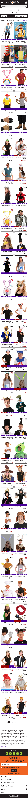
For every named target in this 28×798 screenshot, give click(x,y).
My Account (7, 779)
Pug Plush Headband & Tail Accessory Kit (7, 669)
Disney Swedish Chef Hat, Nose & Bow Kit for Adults (7, 599)
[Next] (22, 722)
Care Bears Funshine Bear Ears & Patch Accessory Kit (7, 228)
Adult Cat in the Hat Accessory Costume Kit (6, 64)
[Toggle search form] (22, 2)
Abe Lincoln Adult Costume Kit (7, 437)
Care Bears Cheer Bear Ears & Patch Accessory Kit (7, 87)
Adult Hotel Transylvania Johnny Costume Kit (20, 64)
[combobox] (12, 6)
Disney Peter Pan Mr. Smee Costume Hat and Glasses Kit (7, 692)
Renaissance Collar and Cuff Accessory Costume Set (6, 274)
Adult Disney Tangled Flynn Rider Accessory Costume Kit (7, 182)
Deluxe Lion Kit (18, 110)
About (3, 789)
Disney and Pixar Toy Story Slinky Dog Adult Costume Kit (7, 576)
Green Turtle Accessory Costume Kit (6, 622)
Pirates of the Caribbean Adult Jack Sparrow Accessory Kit (20, 622)
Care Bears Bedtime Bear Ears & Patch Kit (7, 390)
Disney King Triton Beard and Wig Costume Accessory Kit (20, 692)
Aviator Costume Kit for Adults (19, 228)
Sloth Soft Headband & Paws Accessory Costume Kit (7, 321)
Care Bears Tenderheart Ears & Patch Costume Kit (20, 576)
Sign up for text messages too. (10, 767)
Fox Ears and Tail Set (19, 321)
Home (5, 776)
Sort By (20, 16)
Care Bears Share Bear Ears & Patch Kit (7, 298)
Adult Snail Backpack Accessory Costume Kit (6, 715)
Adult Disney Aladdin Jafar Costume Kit (20, 205)
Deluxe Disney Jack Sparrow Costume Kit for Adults (6, 41)
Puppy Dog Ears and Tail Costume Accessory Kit (6, 460)
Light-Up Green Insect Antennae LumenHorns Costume (19, 390)
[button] (26, 2)
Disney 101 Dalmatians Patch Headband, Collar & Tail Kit (20, 344)
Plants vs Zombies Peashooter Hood (19, 460)
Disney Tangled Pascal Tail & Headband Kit (7, 157)
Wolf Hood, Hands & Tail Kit (20, 506)
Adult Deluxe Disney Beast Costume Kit (7, 344)
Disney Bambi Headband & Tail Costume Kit (20, 483)
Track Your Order (8, 783)
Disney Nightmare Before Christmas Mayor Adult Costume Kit (20, 437)
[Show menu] (2, 2)
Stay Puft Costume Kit (19, 367)
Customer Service (7, 786)
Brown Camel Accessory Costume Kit (20, 599)
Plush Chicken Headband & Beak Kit (7, 251)
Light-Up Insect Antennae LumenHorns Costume (7, 553)
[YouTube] (17, 753)
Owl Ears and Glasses (19, 298)
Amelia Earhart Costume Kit (20, 669)
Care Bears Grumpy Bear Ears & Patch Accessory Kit (20, 274)
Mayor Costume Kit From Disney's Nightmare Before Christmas (20, 251)
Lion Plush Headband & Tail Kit (20, 715)
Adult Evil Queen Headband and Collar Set (7, 506)
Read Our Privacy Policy (14, 773)
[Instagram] (14, 753)
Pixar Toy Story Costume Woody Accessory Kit (20, 41)
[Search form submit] (25, 6)
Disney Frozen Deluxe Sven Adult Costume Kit (20, 553)
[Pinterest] (10, 753)
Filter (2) (4, 16)
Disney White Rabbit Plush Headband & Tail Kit (20, 182)
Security (3, 792)
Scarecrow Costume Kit (6, 483)
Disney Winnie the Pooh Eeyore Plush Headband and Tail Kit (6, 367)
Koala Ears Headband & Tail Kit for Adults (7, 205)
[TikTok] (21, 753)
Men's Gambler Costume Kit (20, 157)
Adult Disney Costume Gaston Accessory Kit (19, 87)
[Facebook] (7, 753)
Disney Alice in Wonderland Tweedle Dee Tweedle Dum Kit (7, 110)
